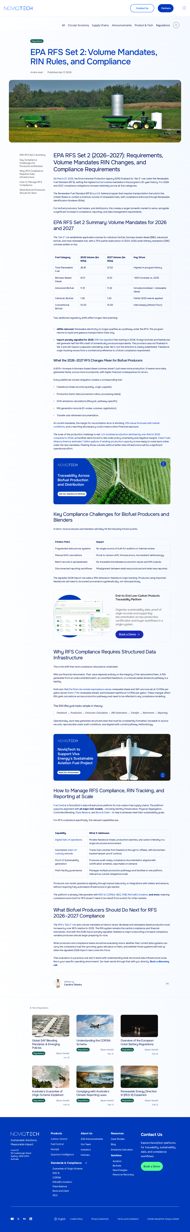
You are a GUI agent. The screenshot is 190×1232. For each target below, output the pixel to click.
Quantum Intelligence (62, 1154)
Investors (86, 1149)
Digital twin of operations (68, 839)
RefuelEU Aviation (62, 1182)
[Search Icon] (176, 25)
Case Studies (118, 1139)
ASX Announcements (92, 1139)
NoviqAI (55, 1149)
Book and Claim (61, 1190)
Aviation (117, 1161)
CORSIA (110, 894)
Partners (85, 1155)
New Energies (120, 1170)
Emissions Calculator (122, 1149)
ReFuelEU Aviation (138, 894)
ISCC (55, 1195)
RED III (101, 894)
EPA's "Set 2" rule (67, 924)
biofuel (100, 182)
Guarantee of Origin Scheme (68, 1168)
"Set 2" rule (63, 237)
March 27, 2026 (65, 178)
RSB (124, 894)
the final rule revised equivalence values (90, 689)
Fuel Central (60, 805)
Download (77, 1218)
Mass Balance (83, 812)
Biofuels (117, 1165)
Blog (113, 1144)
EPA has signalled (104, 339)
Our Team (86, 1144)
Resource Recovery (123, 1174)
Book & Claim (103, 812)
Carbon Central (59, 1139)
